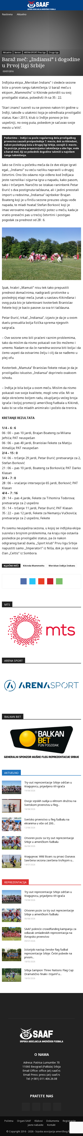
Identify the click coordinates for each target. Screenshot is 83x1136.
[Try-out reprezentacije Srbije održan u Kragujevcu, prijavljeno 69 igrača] (11, 787)
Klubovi (39, 1121)
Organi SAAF (24, 1121)
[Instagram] (36, 1107)
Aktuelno (7, 52)
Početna (8, 1121)
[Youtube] (57, 1107)
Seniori (18, 52)
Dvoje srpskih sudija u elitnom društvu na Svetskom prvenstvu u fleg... (50, 803)
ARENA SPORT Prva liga (35, 52)
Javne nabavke (35, 1125)
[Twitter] (47, 1107)
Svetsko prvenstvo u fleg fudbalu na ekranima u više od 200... (46, 821)
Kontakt (51, 1125)
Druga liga (53, 52)
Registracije (69, 1121)
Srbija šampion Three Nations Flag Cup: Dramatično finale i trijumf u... (49, 972)
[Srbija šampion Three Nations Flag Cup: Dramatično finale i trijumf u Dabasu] (11, 975)
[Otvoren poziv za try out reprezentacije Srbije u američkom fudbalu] (11, 843)
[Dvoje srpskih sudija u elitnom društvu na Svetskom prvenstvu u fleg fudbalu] (11, 806)
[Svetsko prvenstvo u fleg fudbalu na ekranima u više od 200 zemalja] (11, 824)
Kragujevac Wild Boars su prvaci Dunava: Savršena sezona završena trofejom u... (49, 858)
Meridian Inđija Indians (62, 565)
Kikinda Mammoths (33, 565)
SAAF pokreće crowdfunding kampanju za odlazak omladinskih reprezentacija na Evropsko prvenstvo (50, 932)
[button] (77, 5)
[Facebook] (26, 1107)
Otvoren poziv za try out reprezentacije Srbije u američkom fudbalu (49, 840)
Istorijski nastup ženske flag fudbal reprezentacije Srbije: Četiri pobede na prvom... (48, 953)
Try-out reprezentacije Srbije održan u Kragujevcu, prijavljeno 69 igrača (48, 784)
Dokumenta (52, 1121)
